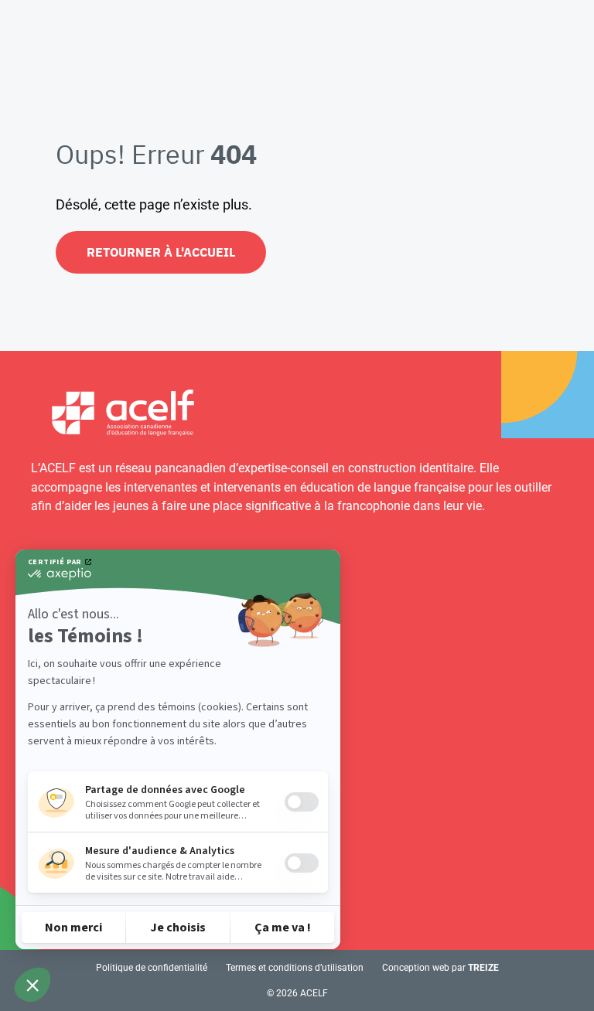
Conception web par (440, 967)
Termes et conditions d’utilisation (295, 967)
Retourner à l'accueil (161, 252)
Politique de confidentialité (151, 967)
